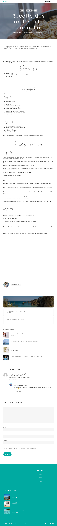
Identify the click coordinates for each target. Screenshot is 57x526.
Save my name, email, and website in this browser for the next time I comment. (21, 448)
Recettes (29, 10)
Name (4, 427)
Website (5, 440)
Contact (40, 481)
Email (4, 433)
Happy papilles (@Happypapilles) (18, 374)
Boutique (40, 478)
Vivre (35, 10)
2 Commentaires (38, 32)
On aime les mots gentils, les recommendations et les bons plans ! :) (17, 406)
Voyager (40, 477)
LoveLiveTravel (17, 32)
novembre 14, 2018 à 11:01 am (20, 385)
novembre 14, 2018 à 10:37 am (15, 375)
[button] (53, 1)
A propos (40, 480)
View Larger (15, 243)
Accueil (40, 474)
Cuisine (22, 10)
